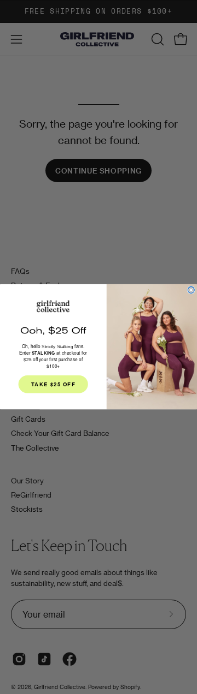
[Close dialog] (191, 290)
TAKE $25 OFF (53, 384)
